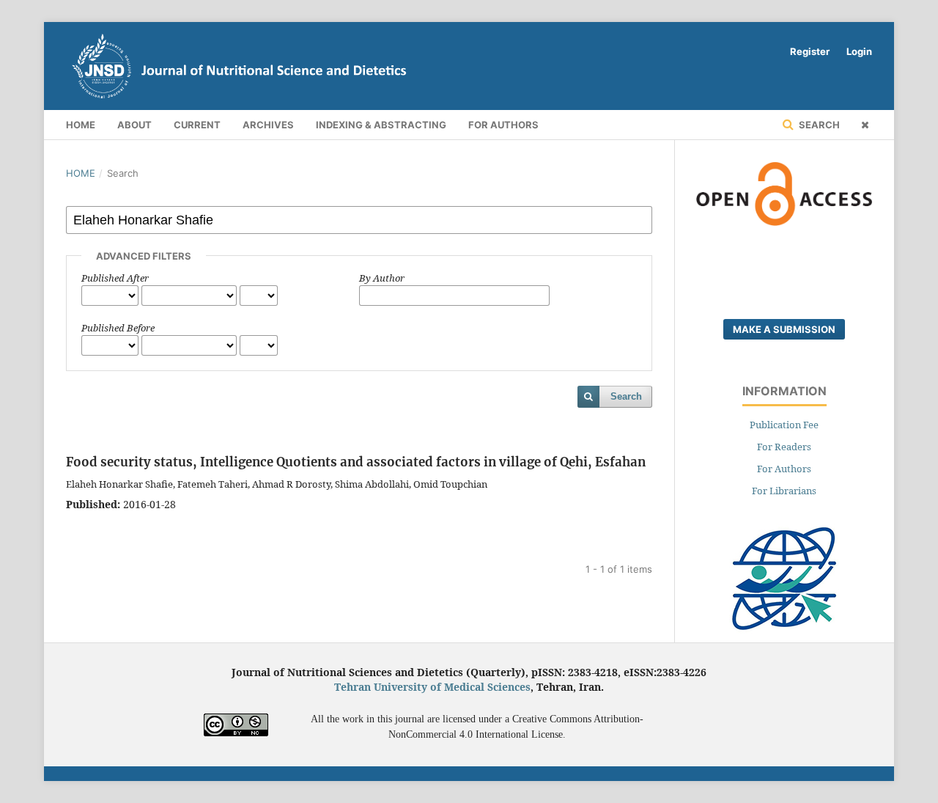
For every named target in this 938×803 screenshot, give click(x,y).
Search (818, 125)
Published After (115, 278)
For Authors (503, 125)
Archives (268, 125)
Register (810, 51)
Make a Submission (784, 329)
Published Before (118, 327)
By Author (382, 278)
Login (859, 51)
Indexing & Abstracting (381, 125)
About (134, 125)
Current (197, 125)
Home (80, 125)
